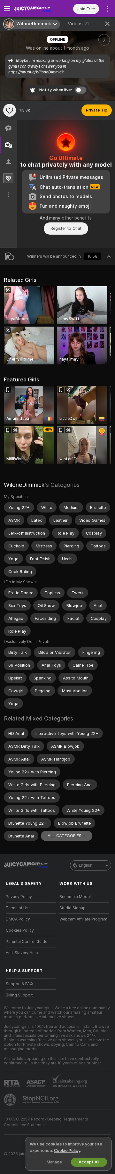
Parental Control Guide (26, 941)
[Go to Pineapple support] (10, 1100)
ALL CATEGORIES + (67, 835)
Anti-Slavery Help (22, 953)
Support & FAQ (19, 984)
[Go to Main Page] (35, 8)
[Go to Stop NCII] (41, 1099)
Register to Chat (65, 228)
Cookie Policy (67, 1150)
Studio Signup (72, 908)
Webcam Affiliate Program (83, 919)
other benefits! (77, 218)
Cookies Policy (20, 930)
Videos (78, 24)
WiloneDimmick (24, 484)
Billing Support (19, 995)
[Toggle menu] (7, 8)
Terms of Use (18, 908)
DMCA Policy (18, 919)
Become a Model (75, 897)
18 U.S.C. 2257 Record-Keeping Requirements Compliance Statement (46, 1122)
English (85, 865)
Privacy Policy (19, 897)
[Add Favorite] (9, 110)
